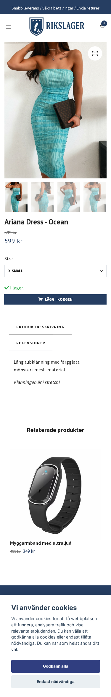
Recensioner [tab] (30, 345)
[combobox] (55, 273)
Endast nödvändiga (56, 681)
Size (8, 261)
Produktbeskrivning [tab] (40, 329)
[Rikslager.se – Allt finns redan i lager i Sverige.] (57, 28)
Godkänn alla (55, 666)
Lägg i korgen (59, 302)
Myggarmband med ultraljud (40, 546)
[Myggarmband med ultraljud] (55, 497)
